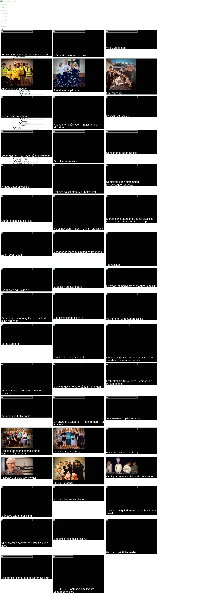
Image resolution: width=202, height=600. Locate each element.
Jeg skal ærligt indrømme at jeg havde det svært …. (131, 512)
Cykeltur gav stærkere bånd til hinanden (77, 386)
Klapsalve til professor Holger (18, 477)
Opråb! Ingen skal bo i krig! (17, 220)
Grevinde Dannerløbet (67, 451)
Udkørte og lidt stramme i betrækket (75, 192)
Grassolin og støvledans (68, 286)
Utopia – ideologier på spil (69, 357)
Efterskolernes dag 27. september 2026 (24, 54)
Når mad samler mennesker (70, 55)
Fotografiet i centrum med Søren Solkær (25, 577)
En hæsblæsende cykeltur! (69, 499)
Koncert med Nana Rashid (121, 152)
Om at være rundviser (66, 161)
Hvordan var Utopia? (118, 115)
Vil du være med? (116, 47)
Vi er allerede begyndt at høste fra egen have (24, 544)
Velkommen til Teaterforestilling (124, 318)
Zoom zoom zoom (12, 254)
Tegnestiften (113, 264)
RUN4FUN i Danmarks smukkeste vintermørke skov (74, 590)
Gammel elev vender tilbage (122, 452)
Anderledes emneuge (14, 88)
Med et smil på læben (14, 116)
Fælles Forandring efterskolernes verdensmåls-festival (20, 452)
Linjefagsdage (114, 93)
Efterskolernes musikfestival (70, 538)
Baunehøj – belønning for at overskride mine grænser (24, 319)
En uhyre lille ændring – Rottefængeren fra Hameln (79, 423)
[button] (79, 29)
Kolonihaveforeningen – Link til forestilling (78, 228)
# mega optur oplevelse (15, 186)
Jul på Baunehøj (63, 483)
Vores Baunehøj (10, 343)
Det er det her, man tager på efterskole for (25, 155)
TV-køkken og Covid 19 (15, 290)
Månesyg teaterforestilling (16, 515)
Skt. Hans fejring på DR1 (68, 317)
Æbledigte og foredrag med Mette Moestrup (21, 392)
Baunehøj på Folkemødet (16, 416)
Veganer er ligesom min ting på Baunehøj (78, 251)
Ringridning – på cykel (67, 90)
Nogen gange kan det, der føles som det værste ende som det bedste (130, 359)
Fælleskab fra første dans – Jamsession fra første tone (129, 382)
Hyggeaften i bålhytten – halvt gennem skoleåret (76, 126)
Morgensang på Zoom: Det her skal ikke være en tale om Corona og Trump (129, 220)
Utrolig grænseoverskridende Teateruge (129, 476)
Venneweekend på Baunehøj (123, 418)
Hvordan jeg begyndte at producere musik (131, 285)
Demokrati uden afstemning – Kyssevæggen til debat (123, 183)
